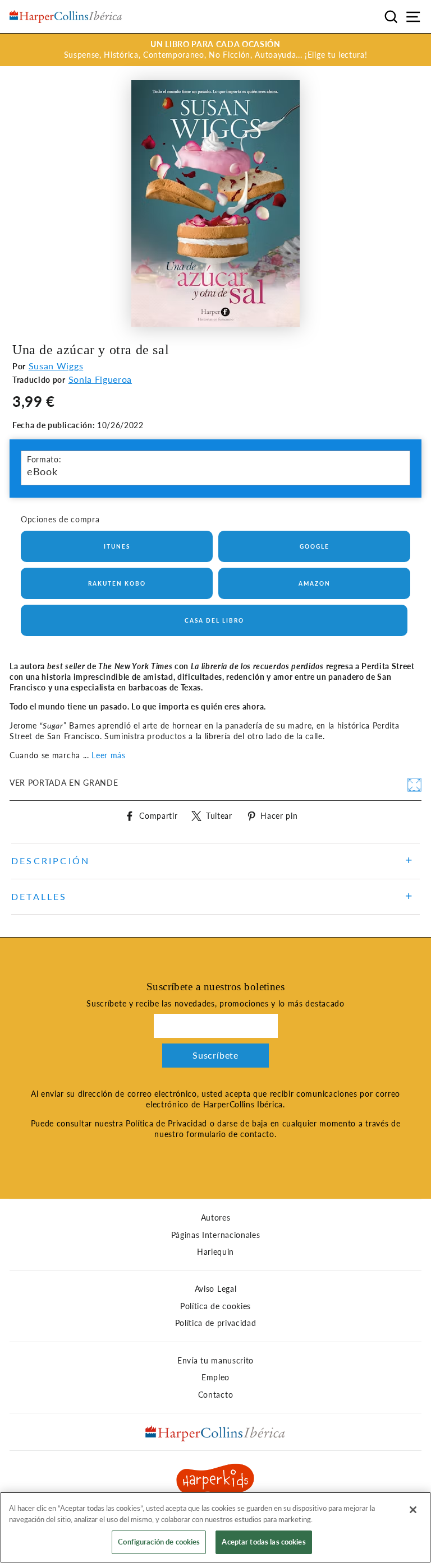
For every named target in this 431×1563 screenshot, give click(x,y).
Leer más (108, 755)
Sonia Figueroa (100, 379)
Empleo (215, 1377)
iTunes (117, 546)
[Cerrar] (413, 1509)
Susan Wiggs (56, 365)
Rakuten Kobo (117, 583)
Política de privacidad (215, 1323)
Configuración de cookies (159, 1541)
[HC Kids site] (215, 1480)
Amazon (315, 583)
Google (314, 546)
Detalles (39, 896)
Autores (216, 1217)
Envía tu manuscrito (215, 1360)
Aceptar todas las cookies (263, 1541)
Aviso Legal (215, 1288)
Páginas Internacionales (215, 1235)
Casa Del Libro (214, 620)
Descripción (50, 860)
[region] (215, 1527)
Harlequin (215, 1251)
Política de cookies (215, 1306)
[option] (215, 50)
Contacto (215, 1394)
